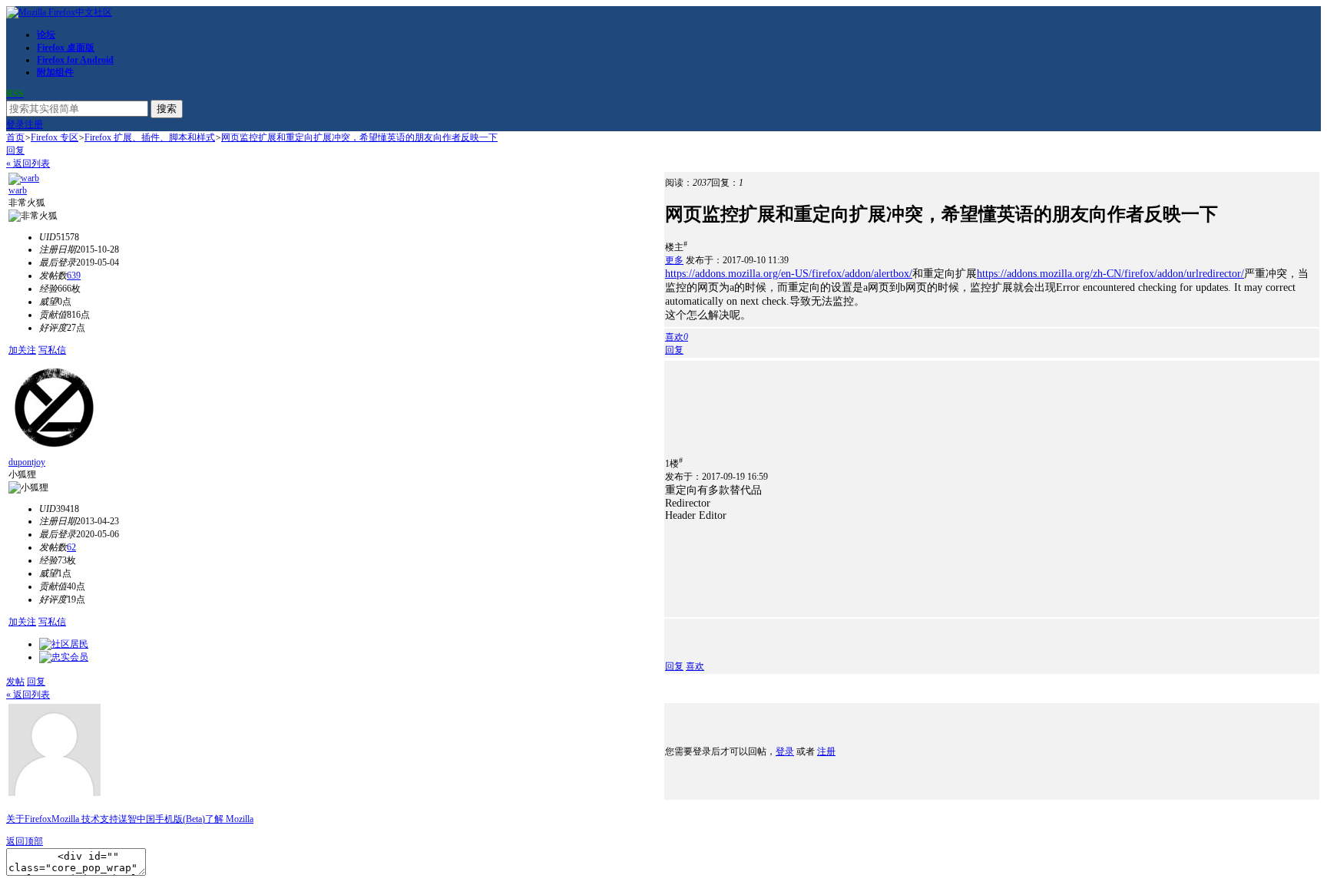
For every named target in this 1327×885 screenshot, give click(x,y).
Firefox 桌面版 (65, 47)
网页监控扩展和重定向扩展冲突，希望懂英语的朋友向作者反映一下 (359, 137)
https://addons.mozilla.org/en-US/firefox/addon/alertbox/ (788, 273)
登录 (15, 124)
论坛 (46, 34)
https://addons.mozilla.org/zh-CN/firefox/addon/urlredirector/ (1110, 273)
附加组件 (55, 72)
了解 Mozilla (229, 819)
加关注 (22, 350)
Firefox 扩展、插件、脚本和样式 (149, 137)
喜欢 (695, 666)
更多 (674, 260)
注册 (34, 124)
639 (74, 275)
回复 (15, 150)
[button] (676, 337)
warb (17, 190)
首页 (15, 137)
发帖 (15, 681)
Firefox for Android (75, 59)
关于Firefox (28, 819)
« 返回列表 (28, 163)
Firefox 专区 (54, 137)
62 (71, 547)
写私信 (52, 350)
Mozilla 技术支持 (84, 819)
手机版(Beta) (180, 819)
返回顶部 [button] (24, 841)
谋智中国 (136, 819)
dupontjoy (26, 462)
